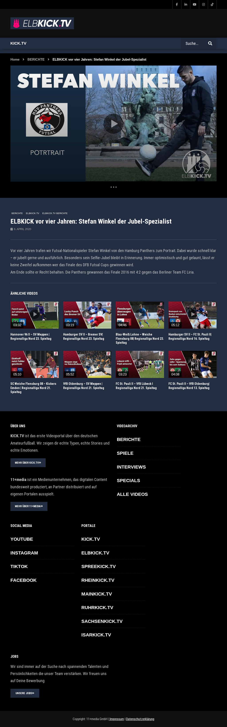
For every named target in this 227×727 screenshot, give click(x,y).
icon (34, 314)
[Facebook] (176, 4)
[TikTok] (212, 4)
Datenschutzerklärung (140, 719)
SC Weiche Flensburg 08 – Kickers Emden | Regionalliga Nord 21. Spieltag (33, 388)
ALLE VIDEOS (132, 494)
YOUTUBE (21, 539)
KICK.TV (90, 539)
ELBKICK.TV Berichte (55, 213)
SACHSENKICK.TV (102, 621)
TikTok (19, 566)
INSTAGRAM (24, 552)
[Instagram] (203, 4)
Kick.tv (18, 43)
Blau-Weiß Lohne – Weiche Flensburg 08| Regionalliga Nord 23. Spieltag (140, 339)
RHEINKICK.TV (97, 580)
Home (15, 59)
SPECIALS (128, 480)
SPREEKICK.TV (98, 566)
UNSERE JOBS (24, 693)
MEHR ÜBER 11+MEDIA (28, 506)
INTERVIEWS (131, 466)
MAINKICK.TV (96, 593)
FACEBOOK (23, 580)
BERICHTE (36, 59)
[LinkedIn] (185, 4)
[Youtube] (194, 4)
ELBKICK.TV (32, 213)
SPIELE (125, 453)
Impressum (116, 719)
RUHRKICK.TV (97, 607)
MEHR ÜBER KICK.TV (27, 462)
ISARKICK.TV (96, 634)
